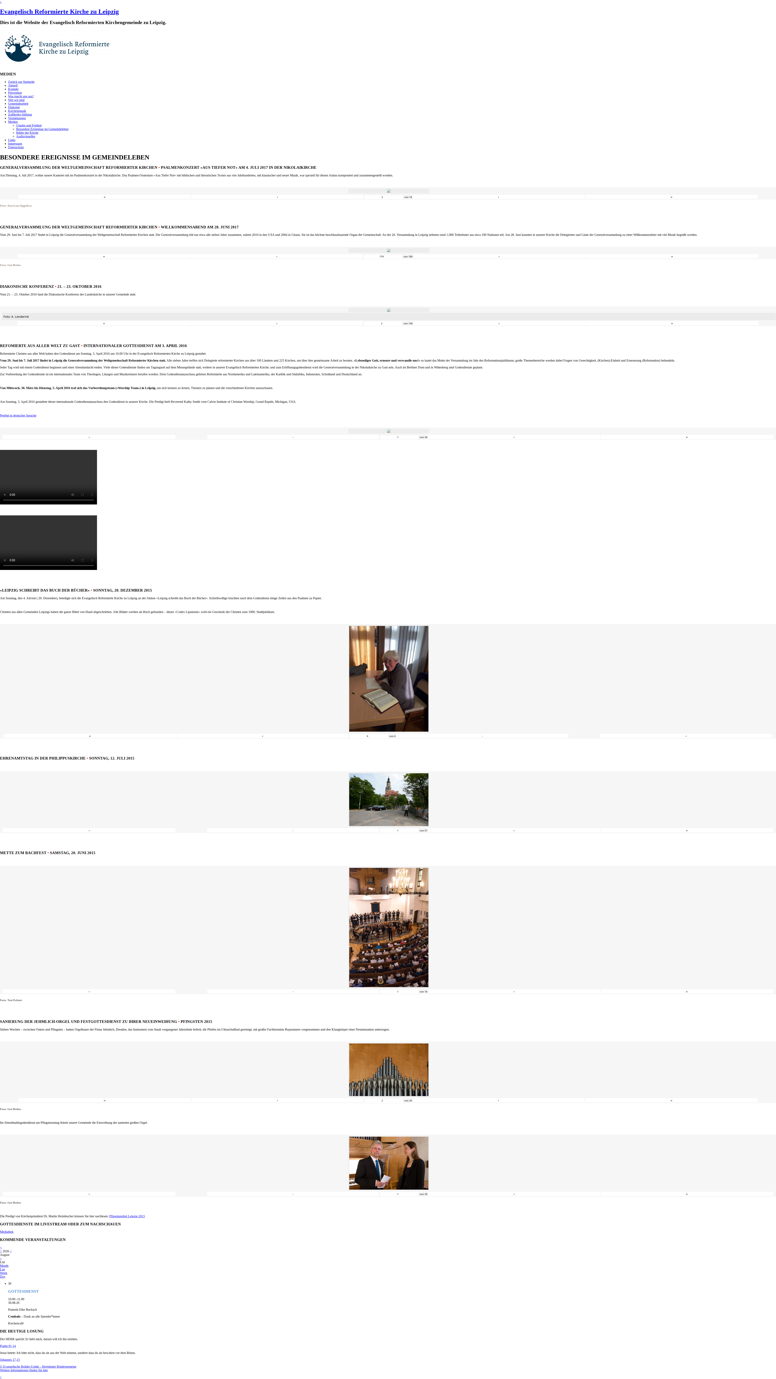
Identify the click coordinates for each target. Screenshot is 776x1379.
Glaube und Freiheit (29, 125)
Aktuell (13, 85)
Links (11, 140)
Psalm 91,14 (8, 1346)
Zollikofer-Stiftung (20, 114)
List (2, 1269)
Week (3, 1273)
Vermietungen (17, 118)
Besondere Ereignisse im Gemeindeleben (42, 129)
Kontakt (13, 89)
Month (4, 1265)
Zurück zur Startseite (21, 81)
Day (2, 1276)
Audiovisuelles (25, 136)
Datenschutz (16, 147)
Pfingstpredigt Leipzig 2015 (127, 1216)
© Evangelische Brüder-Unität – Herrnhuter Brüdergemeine (38, 1366)
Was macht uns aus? (21, 96)
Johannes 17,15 (10, 1359)
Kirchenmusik (17, 111)
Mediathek (7, 1231)
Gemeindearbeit (18, 103)
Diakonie (14, 107)
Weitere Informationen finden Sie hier (24, 1370)
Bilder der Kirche (27, 132)
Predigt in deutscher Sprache (18, 415)
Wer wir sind (16, 100)
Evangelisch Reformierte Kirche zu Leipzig (59, 11)
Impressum (15, 143)
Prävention (15, 92)
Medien (13, 121)
